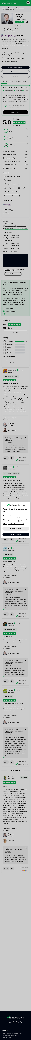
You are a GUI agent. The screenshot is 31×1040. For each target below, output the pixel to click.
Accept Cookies (16, 534)
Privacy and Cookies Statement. (13, 524)
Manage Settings (15, 528)
